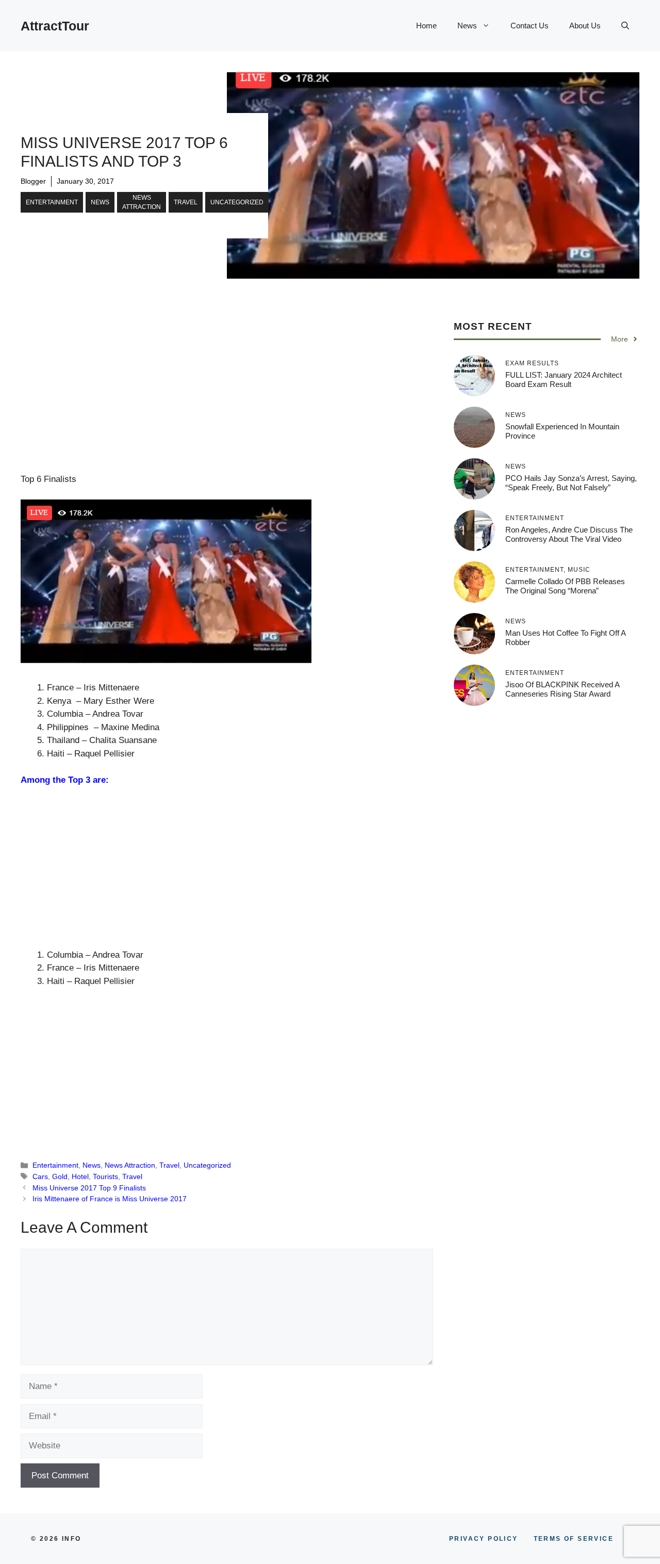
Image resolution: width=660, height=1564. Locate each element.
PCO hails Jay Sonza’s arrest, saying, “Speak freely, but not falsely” (571, 482)
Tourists (105, 1176)
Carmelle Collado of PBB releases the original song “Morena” (565, 585)
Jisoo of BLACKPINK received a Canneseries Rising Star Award (562, 689)
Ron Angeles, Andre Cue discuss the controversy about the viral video (569, 534)
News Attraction (141, 202)
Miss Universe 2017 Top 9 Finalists (89, 1188)
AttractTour (55, 26)
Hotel (80, 1176)
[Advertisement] (227, 396)
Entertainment (52, 202)
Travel (185, 202)
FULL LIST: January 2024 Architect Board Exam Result (563, 379)
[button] (625, 25)
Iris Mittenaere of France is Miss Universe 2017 (109, 1199)
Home (426, 25)
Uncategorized (236, 202)
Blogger (33, 181)
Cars (40, 1176)
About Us (585, 25)
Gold (60, 1176)
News (467, 25)
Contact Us (529, 25)
